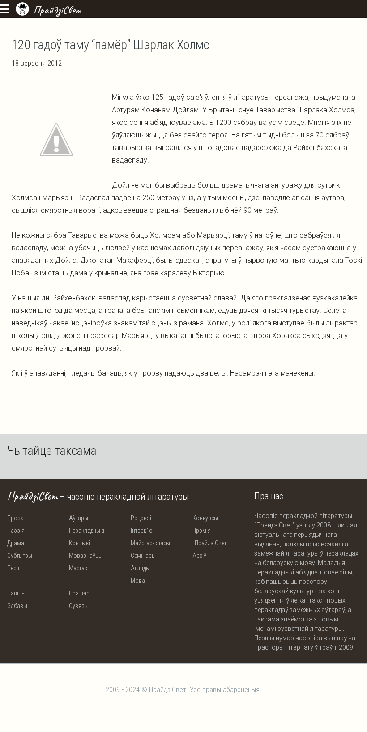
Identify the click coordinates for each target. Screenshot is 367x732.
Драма (15, 543)
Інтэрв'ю (142, 530)
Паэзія (16, 530)
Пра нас (79, 593)
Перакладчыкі (86, 530)
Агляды (140, 568)
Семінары (143, 555)
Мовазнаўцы (85, 555)
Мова (138, 580)
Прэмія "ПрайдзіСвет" (210, 537)
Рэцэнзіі (142, 518)
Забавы (17, 605)
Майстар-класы (150, 543)
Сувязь (78, 605)
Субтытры (19, 555)
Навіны (16, 593)
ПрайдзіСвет (57, 10)
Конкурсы (205, 518)
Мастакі (79, 568)
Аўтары (78, 518)
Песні (14, 568)
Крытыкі (79, 543)
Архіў (199, 555)
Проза (15, 518)
